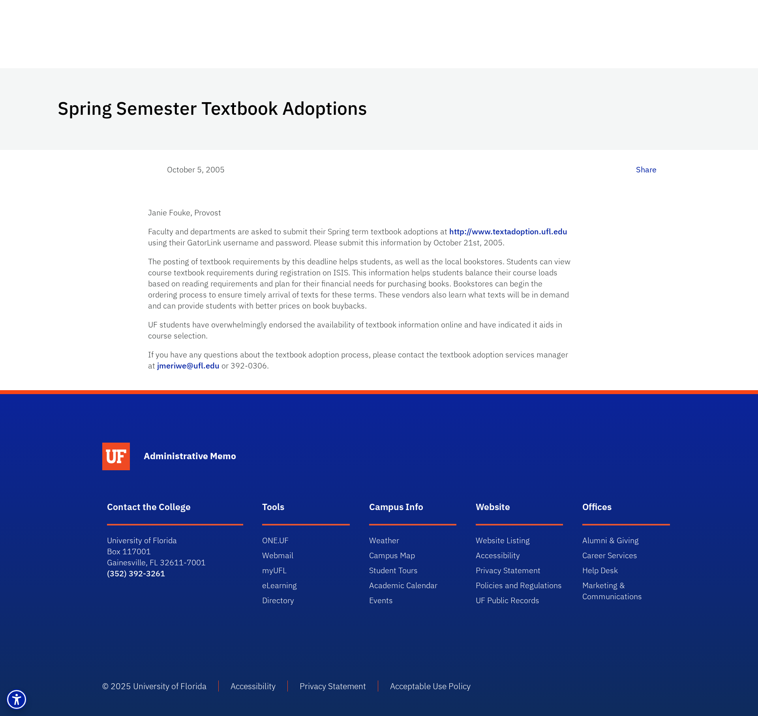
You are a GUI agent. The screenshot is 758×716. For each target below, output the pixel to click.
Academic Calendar (403, 585)
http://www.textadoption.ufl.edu (508, 231)
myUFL (274, 570)
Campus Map (392, 555)
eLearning (279, 585)
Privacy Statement (508, 570)
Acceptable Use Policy (430, 686)
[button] (16, 699)
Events (381, 600)
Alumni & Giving (610, 540)
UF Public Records (507, 600)
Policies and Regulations (519, 585)
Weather (384, 540)
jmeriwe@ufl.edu (188, 365)
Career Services (609, 555)
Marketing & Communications (612, 591)
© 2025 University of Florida (154, 686)
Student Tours (393, 570)
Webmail (277, 555)
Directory (278, 600)
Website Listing (503, 540)
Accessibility (498, 555)
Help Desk (600, 570)
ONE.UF (275, 540)
